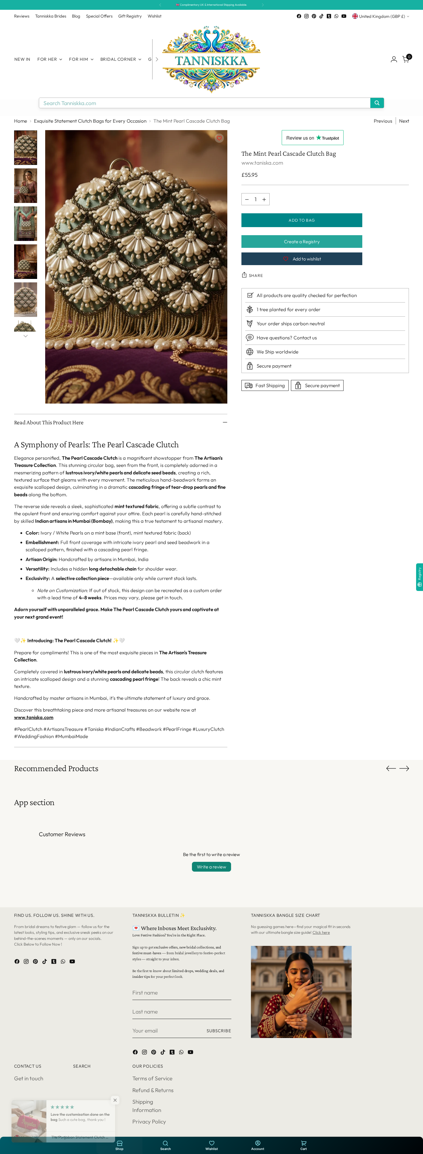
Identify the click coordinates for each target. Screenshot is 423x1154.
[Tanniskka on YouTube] (343, 16)
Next (404, 121)
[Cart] (304, 1143)
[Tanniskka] (211, 59)
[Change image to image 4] (25, 261)
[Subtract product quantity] (247, 199)
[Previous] (160, 5)
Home (20, 121)
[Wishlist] (211, 1143)
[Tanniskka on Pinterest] (314, 16)
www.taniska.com (34, 717)
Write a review (211, 867)
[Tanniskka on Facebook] (299, 16)
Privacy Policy (149, 1121)
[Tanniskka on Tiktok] (321, 16)
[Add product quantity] (264, 199)
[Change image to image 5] (25, 299)
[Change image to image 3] (25, 223)
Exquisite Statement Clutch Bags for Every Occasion (90, 121)
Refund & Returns (153, 1090)
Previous (383, 121)
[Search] (165, 1143)
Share (256, 275)
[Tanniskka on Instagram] (306, 16)
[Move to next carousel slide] (404, 768)
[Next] (262, 5)
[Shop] (119, 1143)
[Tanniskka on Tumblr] (328, 16)
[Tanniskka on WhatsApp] (336, 16)
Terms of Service (152, 1078)
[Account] (258, 1143)
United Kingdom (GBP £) (382, 16)
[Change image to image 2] (25, 185)
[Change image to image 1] (25, 147)
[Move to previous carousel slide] (391, 768)
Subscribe (219, 1030)
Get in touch (28, 1078)
